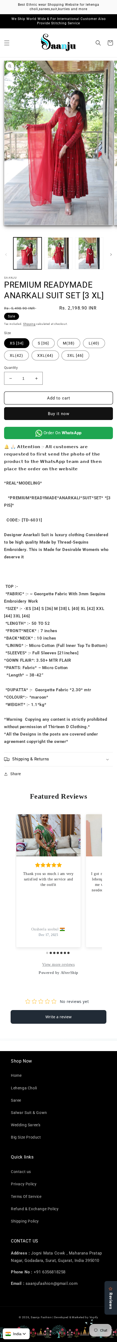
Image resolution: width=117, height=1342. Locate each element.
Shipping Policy (25, 1221)
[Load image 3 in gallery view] (89, 253)
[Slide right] (111, 255)
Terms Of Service (26, 1196)
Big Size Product (26, 1137)
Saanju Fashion (42, 1317)
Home (16, 1075)
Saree (16, 1100)
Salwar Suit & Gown (29, 1112)
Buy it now (58, 413)
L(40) (94, 343)
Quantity (11, 368)
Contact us (21, 1171)
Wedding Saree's (26, 1125)
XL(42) (16, 355)
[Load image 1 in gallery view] (27, 253)
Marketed (78, 1317)
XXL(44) (45, 355)
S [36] (43, 343)
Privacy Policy (23, 1184)
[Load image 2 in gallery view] (58, 253)
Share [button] (15, 774)
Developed (61, 1317)
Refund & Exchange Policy (35, 1209)
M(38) (69, 343)
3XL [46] (75, 355)
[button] (7, 43)
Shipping (29, 323)
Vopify (94, 1317)
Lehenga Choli (24, 1088)
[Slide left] (6, 255)
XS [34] (17, 343)
